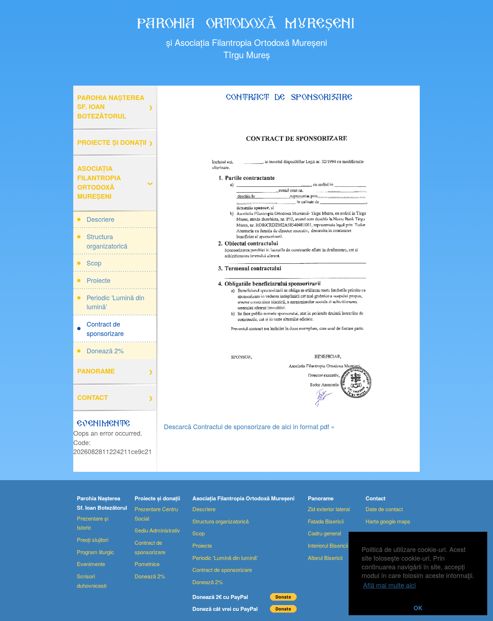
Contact (92, 397)
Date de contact (384, 509)
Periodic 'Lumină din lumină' (115, 302)
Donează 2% (105, 350)
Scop (94, 262)
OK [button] (418, 608)
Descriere (100, 219)
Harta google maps (388, 521)
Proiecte (98, 280)
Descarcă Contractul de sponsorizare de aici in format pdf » (249, 426)
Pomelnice (147, 564)
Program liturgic (95, 552)
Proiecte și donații (112, 142)
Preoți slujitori (92, 539)
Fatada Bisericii (326, 521)
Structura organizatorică (107, 241)
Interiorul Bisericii (328, 545)
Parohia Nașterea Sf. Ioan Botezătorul (110, 107)
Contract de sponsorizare (105, 328)
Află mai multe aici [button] (389, 585)
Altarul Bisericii (325, 557)
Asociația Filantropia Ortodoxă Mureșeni (99, 182)
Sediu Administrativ (157, 530)
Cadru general (324, 533)
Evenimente (91, 564)
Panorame (96, 371)
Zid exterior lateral (329, 509)
